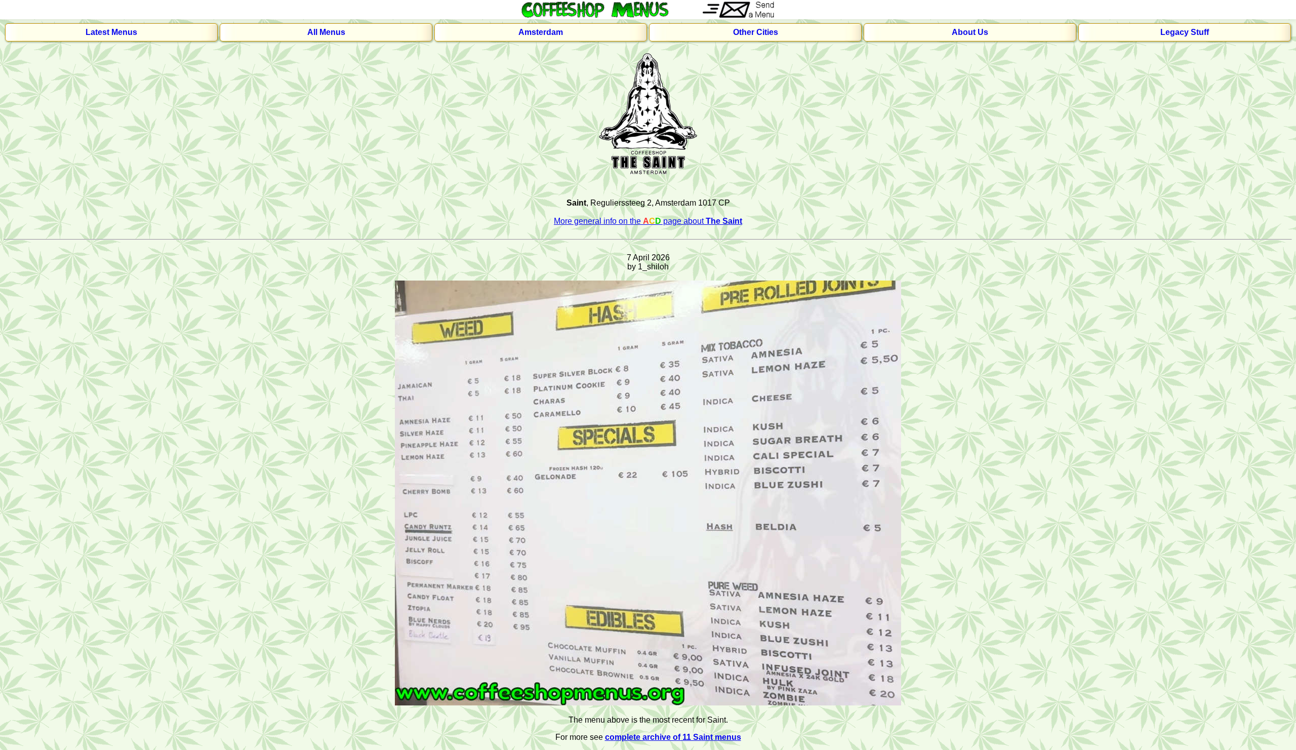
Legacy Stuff (1184, 32)
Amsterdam (540, 32)
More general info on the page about (648, 221)
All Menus (326, 32)
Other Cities (755, 32)
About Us (970, 32)
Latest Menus (111, 32)
